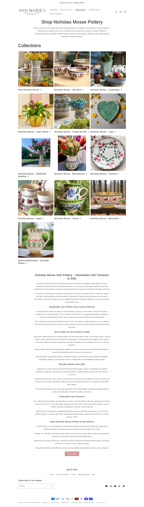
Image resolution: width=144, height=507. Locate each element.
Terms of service (100, 502)
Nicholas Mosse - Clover (66, 218)
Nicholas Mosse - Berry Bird (105, 218)
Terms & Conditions (62, 474)
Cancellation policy (89, 502)
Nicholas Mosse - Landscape (105, 90)
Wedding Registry (84, 474)
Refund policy (45, 502)
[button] (66, 10)
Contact (73, 474)
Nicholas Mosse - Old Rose (68, 90)
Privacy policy (55, 502)
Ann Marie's (26, 502)
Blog (93, 474)
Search (51, 474)
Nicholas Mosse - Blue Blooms (69, 174)
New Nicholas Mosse (28, 90)
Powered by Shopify (34, 502)
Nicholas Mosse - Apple (30, 218)
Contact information (76, 502)
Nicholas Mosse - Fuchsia (103, 174)
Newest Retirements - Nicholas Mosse (33, 261)
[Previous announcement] (40, 3)
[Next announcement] (104, 3)
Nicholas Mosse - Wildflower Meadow (32, 175)
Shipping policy (65, 502)
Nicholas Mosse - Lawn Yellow (33, 132)
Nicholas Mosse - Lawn (102, 132)
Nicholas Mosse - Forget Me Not (70, 132)
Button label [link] (72, 453)
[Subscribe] (51, 486)
